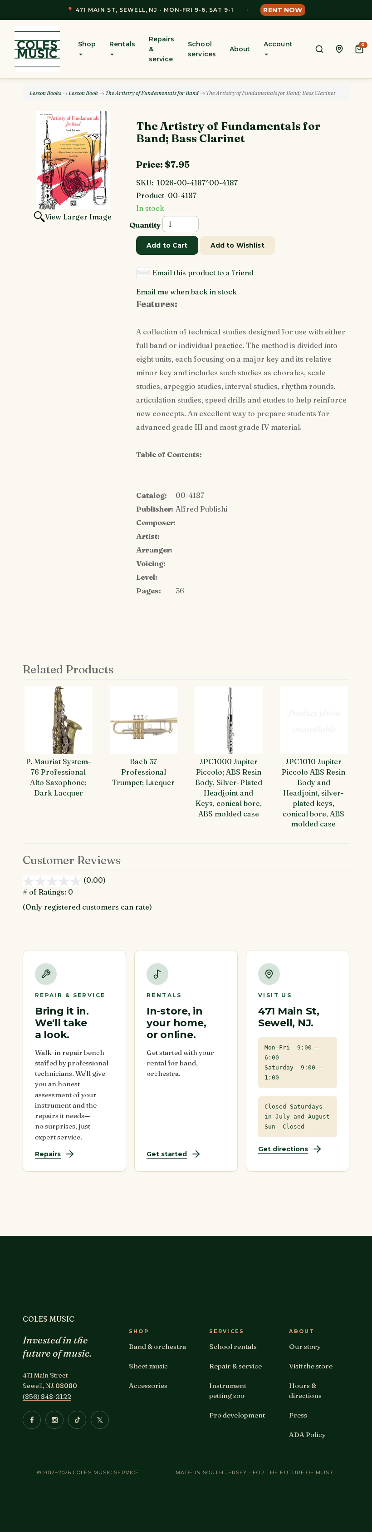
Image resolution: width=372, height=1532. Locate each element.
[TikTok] (77, 1420)
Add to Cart (167, 245)
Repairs (48, 1154)
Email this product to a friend (203, 272)
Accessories (148, 1385)
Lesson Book (83, 93)
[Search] (319, 49)
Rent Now (282, 10)
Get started (167, 1154)
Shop (87, 44)
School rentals (233, 1346)
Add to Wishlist (237, 245)
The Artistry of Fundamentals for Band (152, 93)
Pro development (237, 1415)
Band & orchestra (157, 1346)
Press (298, 1415)
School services (202, 49)
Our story (305, 1346)
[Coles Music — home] (37, 49)
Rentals (122, 44)
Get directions (283, 1149)
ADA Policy (307, 1434)
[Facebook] (32, 1420)
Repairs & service (162, 49)
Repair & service (235, 1366)
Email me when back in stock (186, 291)
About (240, 49)
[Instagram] (54, 1420)
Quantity (145, 224)
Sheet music (148, 1366)
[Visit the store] (339, 49)
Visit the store (311, 1366)
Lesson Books (45, 93)
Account (278, 44)
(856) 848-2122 (47, 1396)
